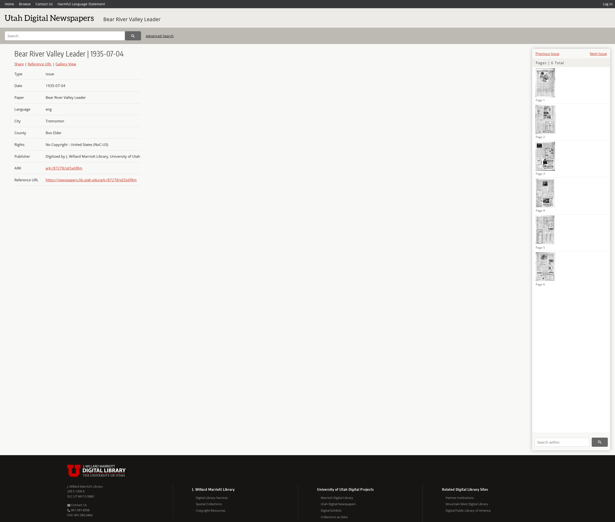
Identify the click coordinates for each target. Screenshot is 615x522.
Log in (608, 4)
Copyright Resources (210, 510)
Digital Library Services (212, 498)
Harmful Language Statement (81, 4)
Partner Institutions (460, 498)
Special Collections (209, 504)
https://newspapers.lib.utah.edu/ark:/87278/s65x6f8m (91, 179)
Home (9, 4)
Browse (25, 4)
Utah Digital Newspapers (338, 504)
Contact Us (44, 4)
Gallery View (65, 64)
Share (19, 64)
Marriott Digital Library (337, 498)
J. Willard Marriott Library (85, 486)
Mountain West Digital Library (467, 504)
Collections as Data (334, 517)
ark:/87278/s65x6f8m (64, 168)
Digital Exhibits (331, 510)
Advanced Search (160, 36)
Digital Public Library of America (468, 510)
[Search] (133, 35)
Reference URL (40, 64)
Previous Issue (547, 53)
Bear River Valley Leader (132, 19)
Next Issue (598, 53)
